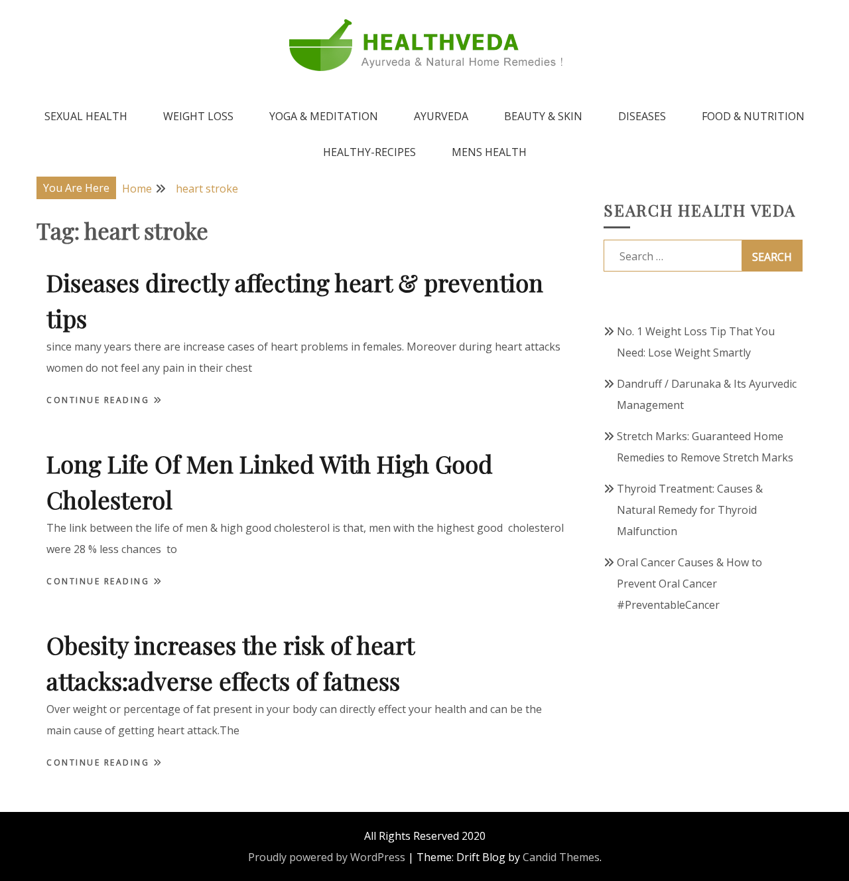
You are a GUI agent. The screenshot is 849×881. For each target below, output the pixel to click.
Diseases (642, 116)
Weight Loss (198, 116)
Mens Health (489, 152)
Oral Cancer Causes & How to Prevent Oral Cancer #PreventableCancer (689, 583)
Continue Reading (99, 400)
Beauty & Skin (543, 116)
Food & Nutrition (753, 116)
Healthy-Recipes (369, 152)
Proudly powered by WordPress (326, 857)
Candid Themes (561, 857)
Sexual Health (85, 116)
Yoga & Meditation (323, 116)
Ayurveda (441, 116)
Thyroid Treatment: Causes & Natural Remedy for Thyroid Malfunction (690, 509)
